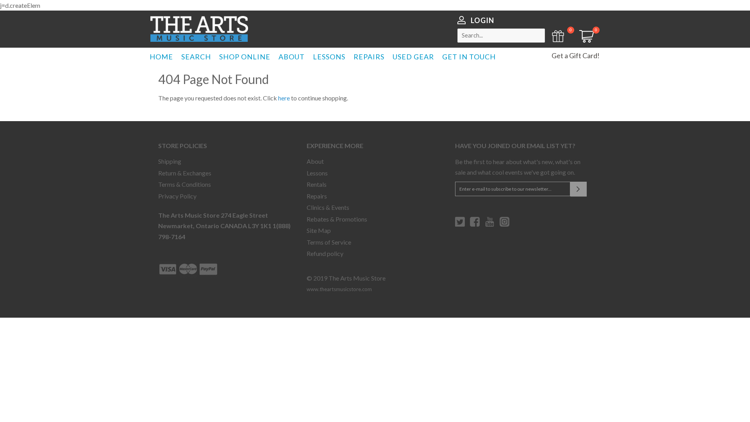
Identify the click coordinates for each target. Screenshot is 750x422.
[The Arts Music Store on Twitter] (460, 225)
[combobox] (501, 36)
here (284, 98)
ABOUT (292, 56)
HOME (161, 56)
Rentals (317, 184)
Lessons (317, 173)
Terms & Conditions (184, 184)
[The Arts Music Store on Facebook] (475, 225)
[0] (584, 40)
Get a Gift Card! (576, 55)
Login (482, 20)
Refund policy (325, 253)
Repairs (317, 196)
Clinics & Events (328, 207)
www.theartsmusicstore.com (339, 289)
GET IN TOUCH (469, 56)
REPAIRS (369, 56)
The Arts (199, 29)
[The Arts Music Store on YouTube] (490, 225)
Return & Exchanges (184, 173)
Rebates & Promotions (337, 219)
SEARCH (196, 56)
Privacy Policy (177, 196)
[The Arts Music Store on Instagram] (504, 225)
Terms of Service (329, 242)
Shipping (169, 161)
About (315, 161)
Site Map (319, 230)
